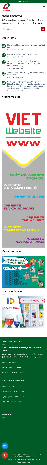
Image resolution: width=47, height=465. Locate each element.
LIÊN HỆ (40, 454)
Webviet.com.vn (23, 462)
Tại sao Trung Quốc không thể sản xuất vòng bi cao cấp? (25, 74)
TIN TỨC (33, 454)
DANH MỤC (17, 454)
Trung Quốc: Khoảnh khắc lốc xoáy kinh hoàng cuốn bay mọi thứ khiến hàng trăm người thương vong (24, 63)
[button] (44, 7)
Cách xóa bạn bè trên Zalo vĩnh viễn (22, 54)
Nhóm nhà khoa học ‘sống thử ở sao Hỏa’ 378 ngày (26, 46)
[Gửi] (43, 29)
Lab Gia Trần (21, 459)
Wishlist (29, 456)
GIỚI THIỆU (25, 454)
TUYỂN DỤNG (19, 456)
